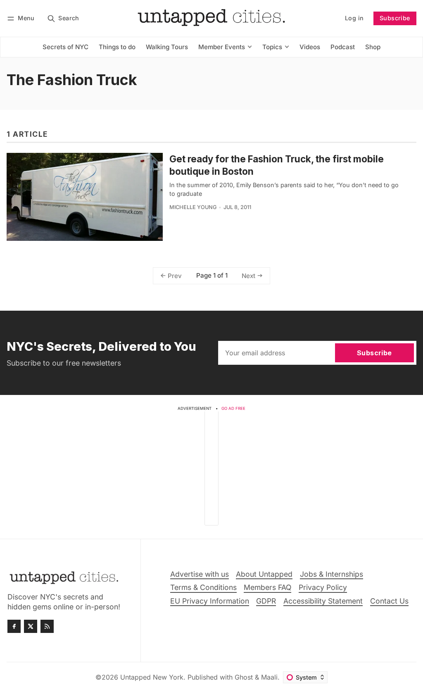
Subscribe (395, 17)
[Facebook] (14, 626)
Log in (354, 17)
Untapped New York (151, 677)
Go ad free (233, 408)
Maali (269, 677)
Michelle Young (193, 207)
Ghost (244, 677)
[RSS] (47, 626)
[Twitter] (30, 626)
